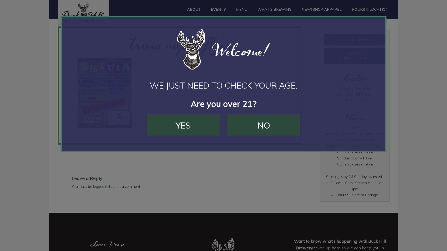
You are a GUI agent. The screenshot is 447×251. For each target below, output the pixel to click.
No (263, 125)
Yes (183, 125)
